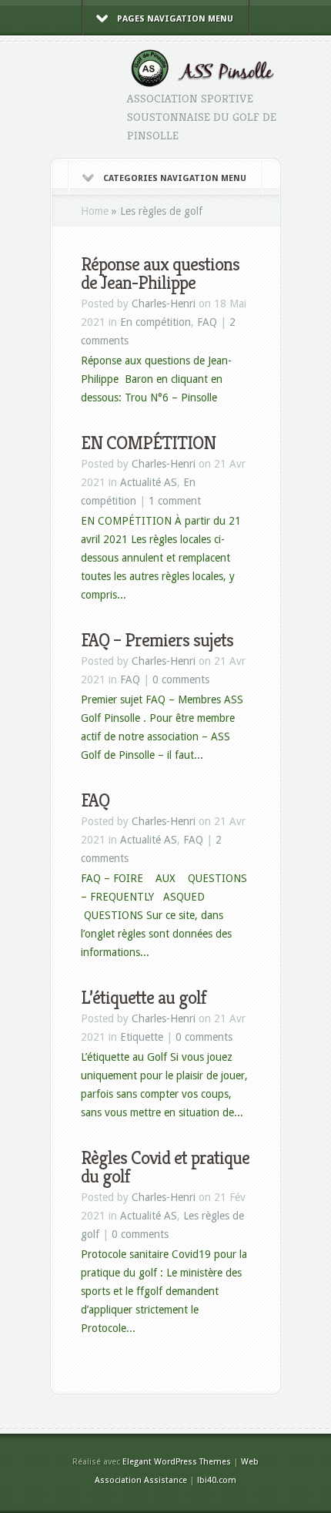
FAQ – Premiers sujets (157, 640)
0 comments (180, 679)
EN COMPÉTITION (148, 443)
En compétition (155, 322)
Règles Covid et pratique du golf (165, 1167)
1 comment (175, 501)
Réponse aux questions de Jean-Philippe (160, 273)
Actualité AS (148, 482)
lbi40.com (216, 1480)
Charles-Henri (164, 303)
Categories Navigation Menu (174, 178)
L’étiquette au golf (143, 997)
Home (95, 211)
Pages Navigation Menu (175, 19)
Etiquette (141, 1037)
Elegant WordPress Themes (176, 1462)
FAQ (207, 322)
